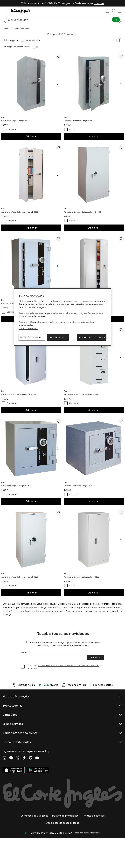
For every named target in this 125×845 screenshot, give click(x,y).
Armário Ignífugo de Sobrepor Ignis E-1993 (19, 212)
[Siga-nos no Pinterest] (31, 758)
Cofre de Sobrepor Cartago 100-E (78, 120)
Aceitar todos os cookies (92, 337)
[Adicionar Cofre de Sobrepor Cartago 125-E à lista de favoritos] (58, 56)
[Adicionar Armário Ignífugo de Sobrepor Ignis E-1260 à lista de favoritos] (58, 512)
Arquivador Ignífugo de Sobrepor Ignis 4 (81, 394)
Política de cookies (28, 328)
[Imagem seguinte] (59, 83)
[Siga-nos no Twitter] (18, 758)
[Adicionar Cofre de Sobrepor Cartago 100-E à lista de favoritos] (121, 56)
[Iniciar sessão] (107, 11)
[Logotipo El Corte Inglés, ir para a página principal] (20, 11)
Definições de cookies (31, 337)
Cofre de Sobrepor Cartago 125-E (15, 120)
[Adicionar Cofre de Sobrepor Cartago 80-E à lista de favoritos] (58, 238)
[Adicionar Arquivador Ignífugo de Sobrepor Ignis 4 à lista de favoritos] (121, 330)
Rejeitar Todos (57, 337)
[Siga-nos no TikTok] (24, 758)
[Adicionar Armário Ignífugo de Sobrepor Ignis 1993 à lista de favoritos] (121, 238)
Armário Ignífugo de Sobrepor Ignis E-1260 (19, 576)
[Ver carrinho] (119, 11)
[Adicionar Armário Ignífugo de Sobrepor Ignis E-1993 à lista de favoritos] (58, 147)
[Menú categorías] (5, 11)
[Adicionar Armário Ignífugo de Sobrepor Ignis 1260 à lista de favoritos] (121, 512)
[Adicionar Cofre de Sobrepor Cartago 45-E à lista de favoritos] (121, 421)
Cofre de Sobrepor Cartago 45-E (78, 485)
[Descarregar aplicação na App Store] (14, 770)
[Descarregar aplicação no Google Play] (38, 770)
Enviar (95, 657)
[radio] (115, 40)
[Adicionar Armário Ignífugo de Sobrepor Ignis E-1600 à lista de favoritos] (121, 147)
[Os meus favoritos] (113, 11)
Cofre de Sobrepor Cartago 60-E (15, 485)
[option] (31, 83)
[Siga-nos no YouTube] (37, 758)
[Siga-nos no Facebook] (11, 758)
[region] (62, 317)
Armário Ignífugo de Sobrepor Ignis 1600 (18, 394)
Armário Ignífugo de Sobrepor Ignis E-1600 (82, 212)
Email (24, 652)
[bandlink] (99, 3)
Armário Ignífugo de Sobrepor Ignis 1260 (81, 576)
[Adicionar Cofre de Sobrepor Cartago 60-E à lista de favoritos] (58, 421)
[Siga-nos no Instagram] (5, 758)
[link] (31, 83)
